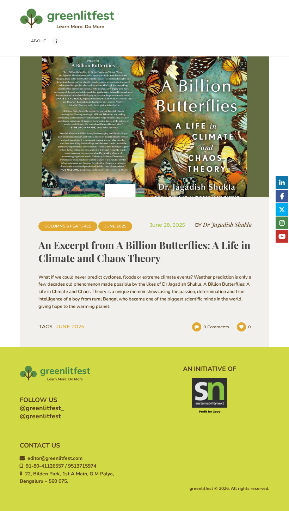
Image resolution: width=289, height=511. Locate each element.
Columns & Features (67, 226)
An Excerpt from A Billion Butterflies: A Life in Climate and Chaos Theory (144, 251)
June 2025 (115, 226)
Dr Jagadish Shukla (223, 224)
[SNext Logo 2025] (209, 395)
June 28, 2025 (167, 225)
